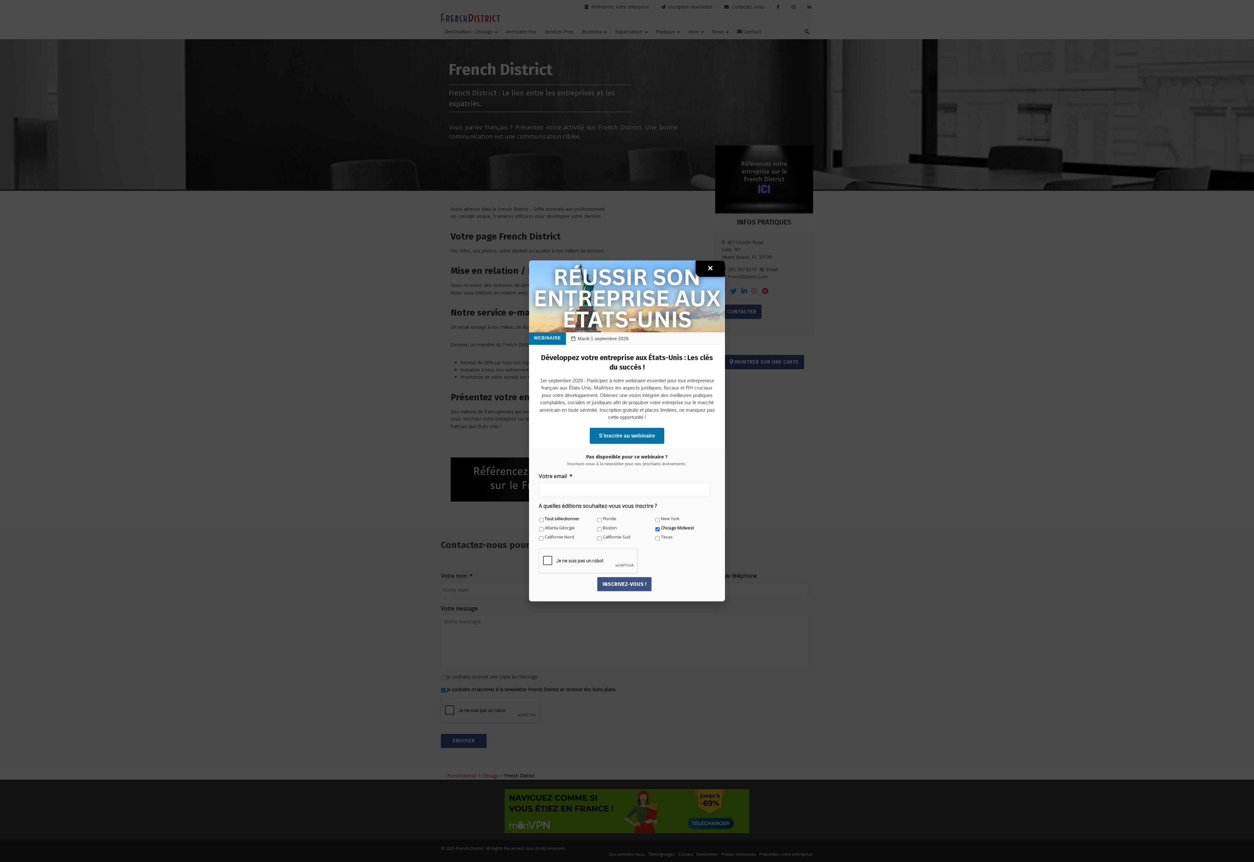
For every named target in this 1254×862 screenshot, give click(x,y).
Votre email (555, 476)
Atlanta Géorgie (560, 528)
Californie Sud (616, 537)
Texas (667, 537)
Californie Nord (559, 537)
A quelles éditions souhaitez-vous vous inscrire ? (598, 506)
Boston (610, 528)
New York (670, 519)
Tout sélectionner (562, 519)
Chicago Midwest (677, 528)
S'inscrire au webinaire (627, 436)
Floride (609, 519)
